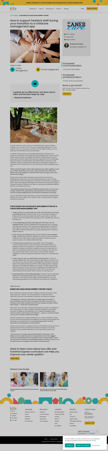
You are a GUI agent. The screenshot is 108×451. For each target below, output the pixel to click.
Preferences (96, 445)
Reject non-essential (83, 445)
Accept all (70, 445)
